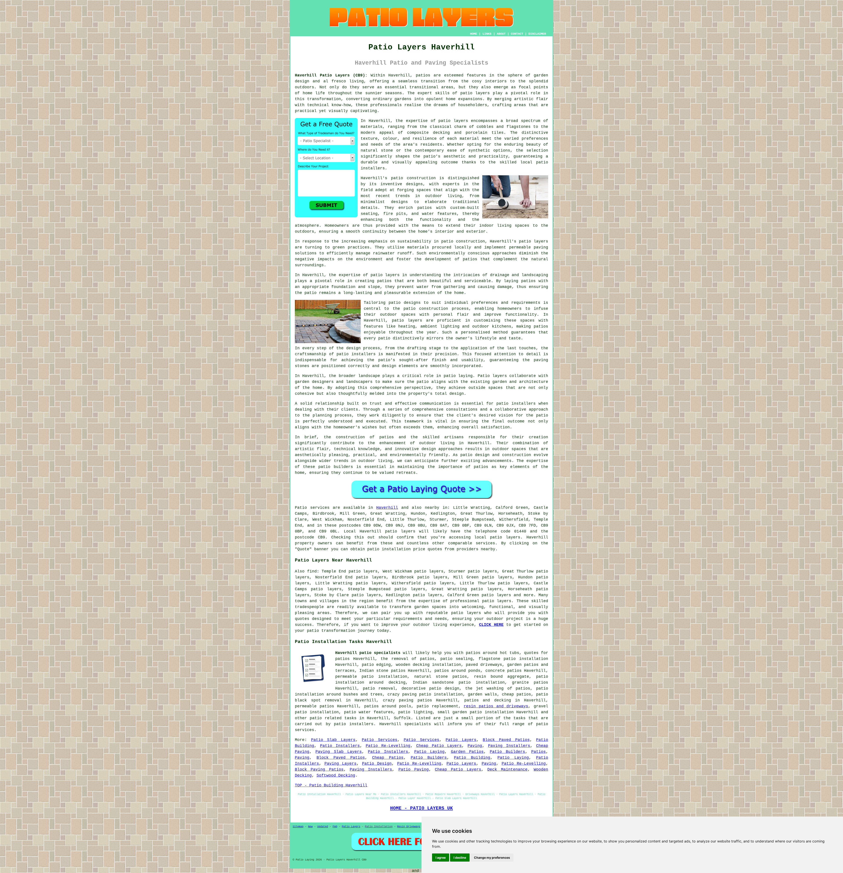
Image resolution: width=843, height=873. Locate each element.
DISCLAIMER (537, 34)
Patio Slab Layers (333, 740)
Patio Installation (379, 826)
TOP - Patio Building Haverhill (331, 785)
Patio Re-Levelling (388, 746)
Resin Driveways (408, 826)
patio (310, 293)
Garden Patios (467, 752)
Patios (538, 752)
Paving (475, 746)
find (312, 571)
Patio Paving (413, 769)
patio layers (475, 93)
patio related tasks (333, 718)
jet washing (490, 688)
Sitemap (298, 826)
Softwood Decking (336, 775)
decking (502, 700)
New (310, 826)
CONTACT (517, 34)
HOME (473, 34)
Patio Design (377, 763)
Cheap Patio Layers (439, 746)
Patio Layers (461, 740)
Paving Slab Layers (338, 752)
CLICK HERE (491, 625)
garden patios (523, 665)
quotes (531, 653)
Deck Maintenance (507, 769)
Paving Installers (509, 746)
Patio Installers (340, 746)
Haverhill (387, 507)
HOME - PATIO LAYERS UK (421, 808)
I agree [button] (441, 857)
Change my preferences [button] (492, 857)
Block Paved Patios (506, 740)
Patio (301, 507)
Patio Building (472, 757)
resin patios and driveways (496, 706)
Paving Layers (340, 763)
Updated (322, 826)
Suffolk (402, 718)
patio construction (413, 178)
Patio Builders (507, 752)
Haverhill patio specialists (367, 653)
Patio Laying (429, 752)
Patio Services (379, 740)
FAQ (335, 826)
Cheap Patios (387, 757)
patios (386, 437)
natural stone (431, 676)
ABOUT (501, 34)
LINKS (487, 34)
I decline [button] (460, 857)
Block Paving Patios (319, 769)
